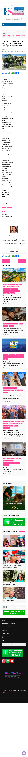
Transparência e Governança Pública (11, 462)
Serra (9, 51)
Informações (15, 357)
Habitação (16, 286)
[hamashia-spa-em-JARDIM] (14, 498)
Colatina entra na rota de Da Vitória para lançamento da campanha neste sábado (12, 396)
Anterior (6, 261)
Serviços (13, 51)
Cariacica (16, 354)
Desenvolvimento (7, 284)
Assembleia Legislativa (8, 421)
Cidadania (22, 354)
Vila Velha (11, 325)
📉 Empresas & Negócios (8, 623)
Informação (15, 323)
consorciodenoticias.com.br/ (9, 248)
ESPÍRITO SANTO (17, 284)
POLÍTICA (4, 630)
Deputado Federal (7, 388)
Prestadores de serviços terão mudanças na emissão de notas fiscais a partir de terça (13, 330)
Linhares (5, 425)
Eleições (15, 388)
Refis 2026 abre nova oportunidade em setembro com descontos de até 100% (13, 363)
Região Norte (6, 428)
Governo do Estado (8, 286)
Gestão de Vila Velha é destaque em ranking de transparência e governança (13, 469)
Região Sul (6, 293)
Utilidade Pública (19, 51)
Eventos (15, 390)
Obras (18, 291)
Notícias (5, 51)
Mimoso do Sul (7, 291)
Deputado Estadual (19, 421)
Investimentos (14, 288)
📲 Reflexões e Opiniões (10, 531)
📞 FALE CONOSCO (7, 633)
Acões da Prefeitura (8, 354)
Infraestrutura (6, 288)
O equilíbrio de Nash (8, 600)
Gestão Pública (17, 458)
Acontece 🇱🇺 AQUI (6, 627)
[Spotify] (17, 251)
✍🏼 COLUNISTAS (6, 637)
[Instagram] (11, 251)
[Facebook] (15, 251)
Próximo (21, 261)
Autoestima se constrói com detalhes (12, 548)
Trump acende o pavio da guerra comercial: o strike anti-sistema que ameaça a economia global (12, 565)
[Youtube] (13, 251)
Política (5, 392)
